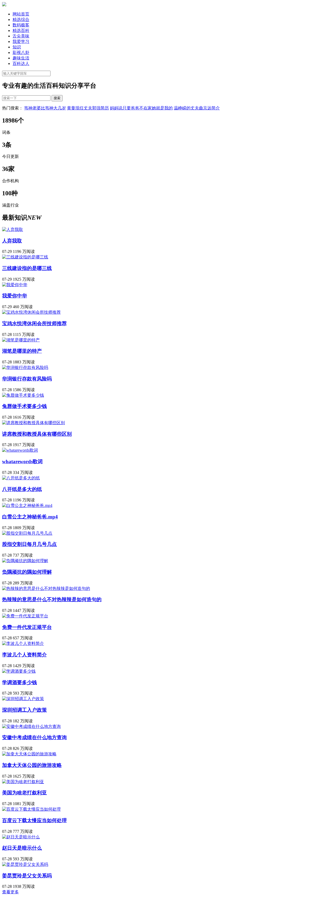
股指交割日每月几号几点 (29, 544)
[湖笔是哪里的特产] (21, 340)
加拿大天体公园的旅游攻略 (32, 765)
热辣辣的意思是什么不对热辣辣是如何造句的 (52, 599)
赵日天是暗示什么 (22, 848)
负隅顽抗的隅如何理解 (27, 572)
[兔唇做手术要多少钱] (23, 395)
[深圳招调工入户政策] (23, 698)
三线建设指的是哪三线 (27, 268)
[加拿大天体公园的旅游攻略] (29, 754)
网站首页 (21, 14)
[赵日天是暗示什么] (21, 837)
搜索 (57, 98)
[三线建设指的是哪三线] (25, 257)
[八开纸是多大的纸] (21, 478)
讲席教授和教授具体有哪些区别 (37, 434)
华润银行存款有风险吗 (27, 378)
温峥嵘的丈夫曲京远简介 (197, 108)
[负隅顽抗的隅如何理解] (25, 560)
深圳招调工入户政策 (24, 710)
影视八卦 (21, 52)
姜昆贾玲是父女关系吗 (27, 875)
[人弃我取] (12, 229)
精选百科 (21, 30)
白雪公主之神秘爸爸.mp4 (30, 516)
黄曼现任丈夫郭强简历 (88, 108)
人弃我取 (12, 240)
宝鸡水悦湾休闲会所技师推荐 (34, 323)
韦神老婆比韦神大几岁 (45, 108)
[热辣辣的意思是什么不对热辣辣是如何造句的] (46, 588)
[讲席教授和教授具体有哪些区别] (33, 422)
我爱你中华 (14, 295)
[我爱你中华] (14, 285)
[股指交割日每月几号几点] (27, 533)
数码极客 (21, 25)
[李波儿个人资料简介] (23, 643)
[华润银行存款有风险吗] (25, 367)
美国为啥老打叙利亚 (24, 792)
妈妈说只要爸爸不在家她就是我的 (141, 108)
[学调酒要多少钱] (19, 671)
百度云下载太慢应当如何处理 (34, 820)
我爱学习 (21, 41)
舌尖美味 (21, 36)
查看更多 (10, 892)
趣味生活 (21, 58)
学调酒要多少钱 (19, 682)
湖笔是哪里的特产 (22, 351)
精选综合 (21, 19)
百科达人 (21, 63)
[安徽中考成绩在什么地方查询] (31, 726)
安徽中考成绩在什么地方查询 (34, 737)
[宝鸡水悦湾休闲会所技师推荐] (31, 312)
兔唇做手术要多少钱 (24, 406)
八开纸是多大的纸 (22, 489)
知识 (17, 47)
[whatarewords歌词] (20, 450)
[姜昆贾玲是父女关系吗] (25, 864)
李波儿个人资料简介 (24, 654)
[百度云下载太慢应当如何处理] (31, 809)
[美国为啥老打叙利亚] (23, 781)
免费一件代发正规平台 (27, 627)
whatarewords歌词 (22, 461)
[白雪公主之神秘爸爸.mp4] (27, 505)
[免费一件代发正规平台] (25, 616)
